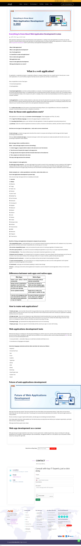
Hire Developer (33, 4)
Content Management (41, 526)
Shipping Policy (28, 524)
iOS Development (51, 512)
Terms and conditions (29, 526)
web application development (17, 42)
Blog (51, 4)
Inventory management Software (50, 525)
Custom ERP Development (39, 513)
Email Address (39, 482)
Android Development (52, 515)
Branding (38, 529)
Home (26, 512)
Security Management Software (52, 530)
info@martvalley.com (60, 0)
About (21, 4)
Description (38, 485)
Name (37, 474)
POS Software (50, 517)
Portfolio (42, 4)
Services (25, 4)
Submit (37, 499)
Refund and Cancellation (27, 529)
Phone (37, 478)
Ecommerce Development (39, 516)
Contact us (27, 517)
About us (27, 515)
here (66, 335)
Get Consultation (67, 4)
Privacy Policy (28, 531)
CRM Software (39, 522)
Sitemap (27, 521)
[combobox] (37, 480)
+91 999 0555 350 (69, 0)
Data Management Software (51, 522)
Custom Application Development (40, 520)
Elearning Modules (51, 519)
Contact (46, 4)
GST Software (39, 524)
